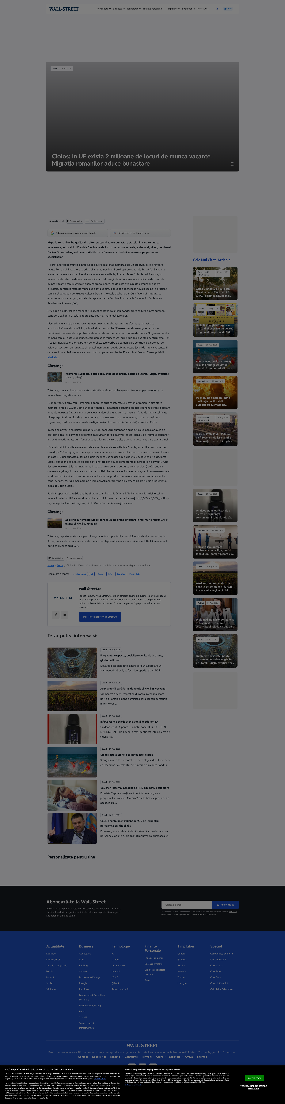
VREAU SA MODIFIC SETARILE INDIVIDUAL (253, 1087)
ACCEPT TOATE (255, 1078)
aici (100, 1090)
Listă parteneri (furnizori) (134, 1085)
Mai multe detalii (100, 1079)
